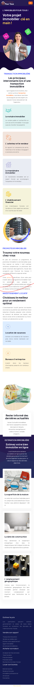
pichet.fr (9, 277)
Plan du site (17, 686)
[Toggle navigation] (30, 3)
